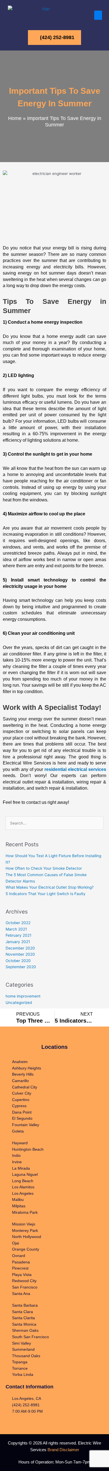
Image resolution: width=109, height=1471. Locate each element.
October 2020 (18, 960)
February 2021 (18, 935)
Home (15, 118)
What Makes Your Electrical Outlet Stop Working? (50, 887)
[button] (98, 15)
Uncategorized (19, 1002)
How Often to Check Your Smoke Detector (44, 868)
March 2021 (16, 929)
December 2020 (20, 948)
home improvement (23, 996)
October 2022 (18, 922)
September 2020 (21, 967)
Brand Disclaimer (63, 1449)
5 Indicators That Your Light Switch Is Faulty (46, 893)
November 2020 (20, 954)
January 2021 (18, 941)
